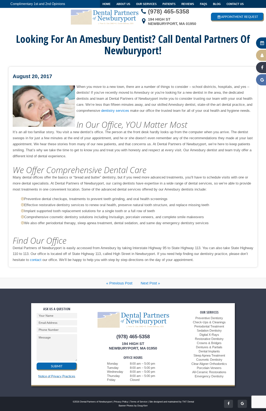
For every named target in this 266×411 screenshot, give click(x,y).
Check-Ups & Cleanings (209, 322)
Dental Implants (209, 351)
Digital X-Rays (209, 334)
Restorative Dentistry (209, 339)
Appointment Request (239, 16)
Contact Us (235, 4)
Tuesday (113, 367)
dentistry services (115, 111)
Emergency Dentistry (209, 376)
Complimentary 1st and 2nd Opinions (37, 4)
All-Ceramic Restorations (209, 372)
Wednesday (115, 371)
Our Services (146, 4)
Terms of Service (138, 401)
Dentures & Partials (209, 347)
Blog (217, 4)
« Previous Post (119, 283)
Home (106, 4)
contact (35, 260)
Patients (169, 4)
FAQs (203, 4)
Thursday (113, 376)
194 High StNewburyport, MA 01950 (172, 21)
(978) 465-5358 (168, 11)
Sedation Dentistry (209, 330)
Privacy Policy (121, 401)
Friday (111, 379)
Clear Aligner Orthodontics (209, 363)
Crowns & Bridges (209, 343)
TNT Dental (188, 401)
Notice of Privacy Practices (56, 376)
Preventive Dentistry (209, 318)
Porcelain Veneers (209, 368)
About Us (123, 4)
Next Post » (150, 283)
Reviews (187, 4)
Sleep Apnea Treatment (209, 355)
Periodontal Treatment (209, 326)
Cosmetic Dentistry (209, 359)
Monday (112, 363)
